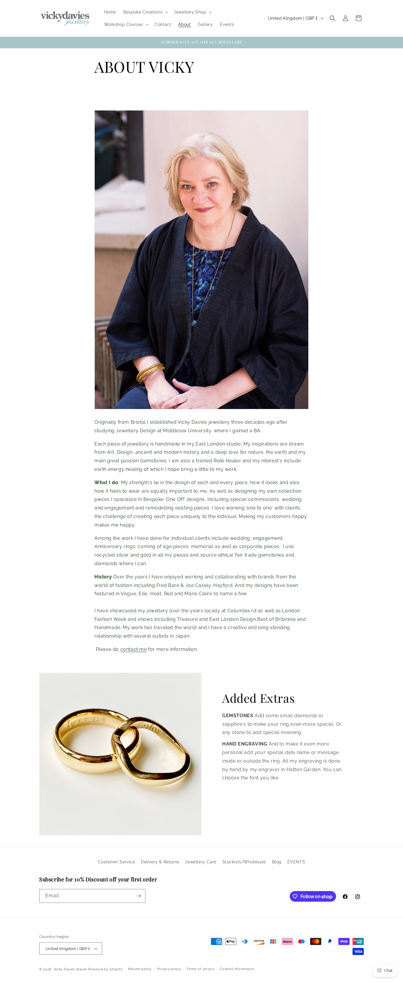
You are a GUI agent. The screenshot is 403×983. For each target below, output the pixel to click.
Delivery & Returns (160, 862)
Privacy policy (169, 969)
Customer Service (116, 862)
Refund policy (140, 969)
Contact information (237, 969)
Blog (276, 862)
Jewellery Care (200, 862)
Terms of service (200, 969)
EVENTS (296, 862)
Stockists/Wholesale (244, 862)
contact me (133, 649)
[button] (145, 12)
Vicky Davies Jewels (70, 969)
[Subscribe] (138, 896)
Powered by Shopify (105, 969)
